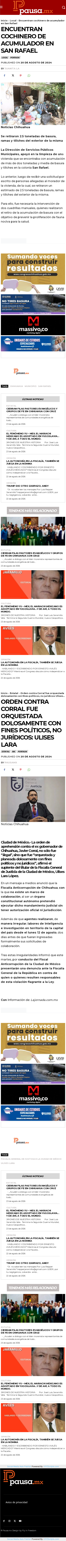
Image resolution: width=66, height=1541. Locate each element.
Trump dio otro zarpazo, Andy (27, 485)
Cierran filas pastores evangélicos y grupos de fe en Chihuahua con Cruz (31, 410)
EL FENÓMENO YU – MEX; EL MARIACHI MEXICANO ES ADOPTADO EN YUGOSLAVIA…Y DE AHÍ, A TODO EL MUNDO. (32, 436)
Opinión (11, 458)
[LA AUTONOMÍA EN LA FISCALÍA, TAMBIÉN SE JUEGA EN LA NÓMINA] (33, 640)
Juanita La (12, 68)
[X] (12, 75)
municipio (30, 386)
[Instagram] (9, 1521)
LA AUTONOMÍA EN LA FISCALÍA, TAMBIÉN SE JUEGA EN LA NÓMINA (32, 462)
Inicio (4, 20)
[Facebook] (4, 75)
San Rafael (44, 386)
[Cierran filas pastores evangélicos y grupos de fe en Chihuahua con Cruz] (33, 531)
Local (13, 20)
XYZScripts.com (51, 1539)
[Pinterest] (20, 75)
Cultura (11, 431)
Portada (14, 57)
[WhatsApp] (28, 75)
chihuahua (16, 386)
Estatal (11, 406)
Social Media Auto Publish (19, 1539)
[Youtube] (20, 1521)
